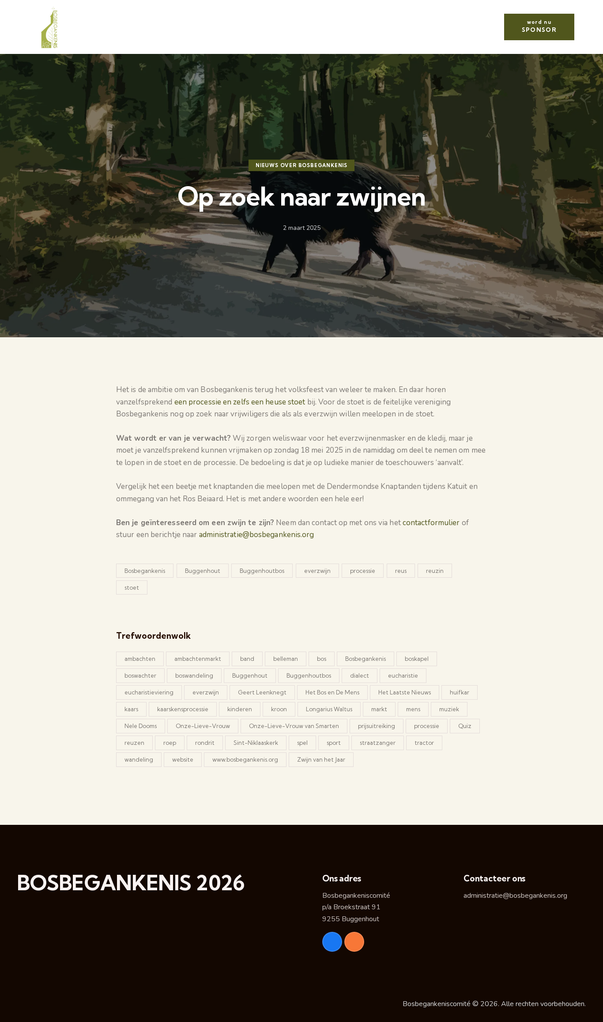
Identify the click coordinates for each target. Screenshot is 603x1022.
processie (362, 570)
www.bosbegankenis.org (245, 759)
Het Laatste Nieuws (404, 692)
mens (413, 709)
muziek (449, 709)
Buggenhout (202, 570)
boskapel (417, 658)
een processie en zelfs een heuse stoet (239, 402)
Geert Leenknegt (262, 692)
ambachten (139, 658)
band (247, 658)
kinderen (239, 709)
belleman (285, 658)
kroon (279, 709)
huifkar (459, 692)
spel (302, 742)
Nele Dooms (140, 725)
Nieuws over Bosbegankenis (301, 166)
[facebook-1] (332, 942)
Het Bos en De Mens (332, 692)
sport (334, 742)
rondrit (205, 742)
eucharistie (403, 675)
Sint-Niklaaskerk (256, 742)
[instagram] (354, 942)
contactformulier (432, 523)
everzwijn (317, 570)
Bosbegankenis (144, 570)
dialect (359, 675)
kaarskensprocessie (182, 709)
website (182, 759)
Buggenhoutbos (262, 570)
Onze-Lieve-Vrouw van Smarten (294, 725)
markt (379, 709)
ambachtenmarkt (197, 658)
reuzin (435, 570)
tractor (424, 742)
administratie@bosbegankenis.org (256, 535)
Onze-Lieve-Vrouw (203, 725)
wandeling (138, 759)
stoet (131, 587)
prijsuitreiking (376, 725)
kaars (131, 709)
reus (401, 570)
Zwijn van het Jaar (321, 759)
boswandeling (194, 675)
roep (169, 742)
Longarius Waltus (329, 709)
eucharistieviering (148, 692)
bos (321, 658)
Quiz (464, 725)
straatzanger (378, 742)
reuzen (134, 742)
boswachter (140, 675)
